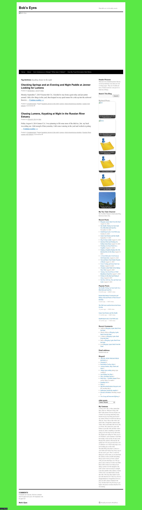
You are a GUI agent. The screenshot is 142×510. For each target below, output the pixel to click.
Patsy (102, 384)
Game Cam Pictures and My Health (110, 236)
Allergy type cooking (106, 370)
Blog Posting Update (106, 240)
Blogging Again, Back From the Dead (110, 222)
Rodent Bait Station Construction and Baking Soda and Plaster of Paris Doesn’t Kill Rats (109, 297)
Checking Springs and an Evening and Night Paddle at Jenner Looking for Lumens (56, 86)
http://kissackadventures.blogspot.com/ (111, 386)
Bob (42, 91)
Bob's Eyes (28, 7)
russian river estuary (27, 134)
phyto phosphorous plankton (73, 104)
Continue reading (36, 100)
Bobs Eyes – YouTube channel (109, 378)
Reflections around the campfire (109, 390)
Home (23, 72)
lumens (61, 104)
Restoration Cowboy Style (107, 364)
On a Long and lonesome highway (110, 396)
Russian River (86, 132)
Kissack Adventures (106, 392)
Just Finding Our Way (106, 374)
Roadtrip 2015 (104, 382)
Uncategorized (31, 104)
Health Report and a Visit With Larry (110, 232)
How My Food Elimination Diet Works (80, 72)
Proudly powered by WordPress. (109, 502)
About (29, 72)
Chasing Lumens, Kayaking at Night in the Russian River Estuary (53, 115)
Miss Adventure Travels (107, 376)
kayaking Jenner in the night (50, 104)
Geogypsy (103, 362)
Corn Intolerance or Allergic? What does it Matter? (49, 72)
